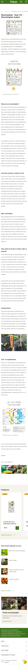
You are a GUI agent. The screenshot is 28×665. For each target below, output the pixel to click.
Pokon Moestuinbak (15, 239)
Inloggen (21, 2)
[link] (11, 511)
